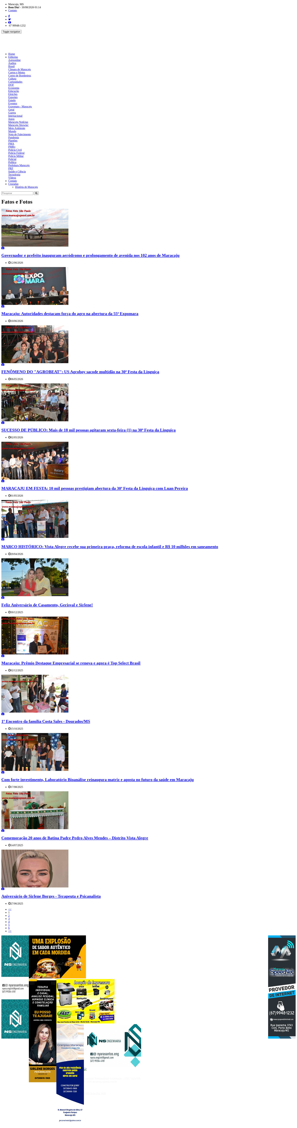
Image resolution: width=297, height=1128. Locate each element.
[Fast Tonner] (85, 1022)
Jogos (11, 118)
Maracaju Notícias (18, 122)
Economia (13, 87)
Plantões (12, 140)
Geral (11, 109)
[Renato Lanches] (57, 977)
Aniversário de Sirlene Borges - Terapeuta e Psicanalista (51, 896)
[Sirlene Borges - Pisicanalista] (42, 1081)
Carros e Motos (16, 72)
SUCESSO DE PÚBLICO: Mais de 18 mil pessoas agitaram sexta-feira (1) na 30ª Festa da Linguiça (88, 430)
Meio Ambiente (16, 128)
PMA (11, 143)
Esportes (13, 97)
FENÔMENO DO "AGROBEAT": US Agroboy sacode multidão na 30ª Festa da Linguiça (80, 372)
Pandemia (13, 137)
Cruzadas (13, 183)
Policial (12, 159)
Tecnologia (14, 174)
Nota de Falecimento (19, 134)
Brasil (11, 66)
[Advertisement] (63, 41)
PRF (10, 168)
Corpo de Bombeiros (19, 75)
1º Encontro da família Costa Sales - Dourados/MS (45, 721)
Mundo (12, 131)
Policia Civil (15, 149)
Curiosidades (15, 81)
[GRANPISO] (70, 1126)
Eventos (12, 103)
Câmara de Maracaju (19, 69)
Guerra (12, 112)
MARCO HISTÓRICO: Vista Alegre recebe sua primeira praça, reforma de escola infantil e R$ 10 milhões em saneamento (109, 546)
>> (9, 931)
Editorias (13, 57)
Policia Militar (16, 156)
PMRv (11, 146)
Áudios (12, 63)
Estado (12, 100)
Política (12, 162)
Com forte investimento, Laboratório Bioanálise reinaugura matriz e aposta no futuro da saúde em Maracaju (97, 779)
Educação (13, 91)
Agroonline (14, 60)
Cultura (12, 78)
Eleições (12, 94)
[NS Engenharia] (15, 1037)
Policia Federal (16, 152)
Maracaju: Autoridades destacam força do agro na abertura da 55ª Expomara (69, 313)
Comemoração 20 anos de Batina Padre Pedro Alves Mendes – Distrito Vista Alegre (74, 838)
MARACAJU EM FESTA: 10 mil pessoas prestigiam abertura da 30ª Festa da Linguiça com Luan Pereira (94, 488)
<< (9, 909)
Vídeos (12, 177)
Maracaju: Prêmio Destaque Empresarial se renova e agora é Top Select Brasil (70, 663)
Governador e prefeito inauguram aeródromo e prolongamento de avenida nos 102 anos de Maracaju (90, 255)
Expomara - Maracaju (20, 106)
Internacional (15, 115)
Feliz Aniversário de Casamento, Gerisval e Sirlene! (47, 605)
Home (11, 53)
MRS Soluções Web (95, 1093)
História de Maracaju (26, 187)
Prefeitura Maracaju (19, 165)
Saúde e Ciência (17, 171)
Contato (12, 10)
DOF (11, 84)
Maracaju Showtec (18, 125)
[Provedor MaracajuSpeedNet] (282, 1037)
